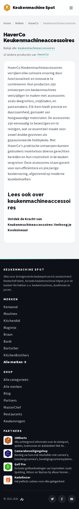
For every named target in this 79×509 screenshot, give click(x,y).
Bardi (7, 341)
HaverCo (33, 23)
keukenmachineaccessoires (36, 48)
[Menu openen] (71, 7)
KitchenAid (12, 320)
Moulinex (10, 313)
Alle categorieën (16, 379)
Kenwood (11, 307)
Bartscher (11, 348)
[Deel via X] (52, 499)
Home (7, 23)
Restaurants (13, 414)
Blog (7, 393)
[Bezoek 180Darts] (8, 440)
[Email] (71, 499)
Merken (19, 23)
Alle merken (13, 386)
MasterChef (12, 407)
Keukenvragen (14, 421)
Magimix (10, 327)
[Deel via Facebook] (62, 499)
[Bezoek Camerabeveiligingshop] (8, 453)
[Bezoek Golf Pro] (8, 466)
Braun (8, 334)
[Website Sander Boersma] (22, 499)
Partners (10, 400)
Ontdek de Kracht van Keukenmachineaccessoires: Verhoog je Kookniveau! (39, 224)
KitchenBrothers (16, 355)
